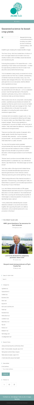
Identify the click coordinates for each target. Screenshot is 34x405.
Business (4, 297)
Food (3, 309)
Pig (2, 324)
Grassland (4, 312)
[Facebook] (9, 384)
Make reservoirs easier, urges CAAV (10, 355)
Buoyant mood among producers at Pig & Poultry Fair (17, 265)
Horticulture (5, 315)
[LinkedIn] (14, 384)
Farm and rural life (6, 306)
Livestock (4, 318)
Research (4, 330)
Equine (3, 303)
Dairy (3, 300)
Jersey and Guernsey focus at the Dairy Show (13, 345)
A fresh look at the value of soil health (11, 358)
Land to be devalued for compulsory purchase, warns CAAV (17, 256)
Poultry (3, 327)
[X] (4, 384)
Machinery (4, 321)
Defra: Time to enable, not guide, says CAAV (12, 349)
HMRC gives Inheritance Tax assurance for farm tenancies (17, 224)
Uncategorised (5, 336)
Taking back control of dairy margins (10, 352)
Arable (3, 294)
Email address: (5, 366)
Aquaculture (5, 291)
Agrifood (4, 288)
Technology (4, 333)
